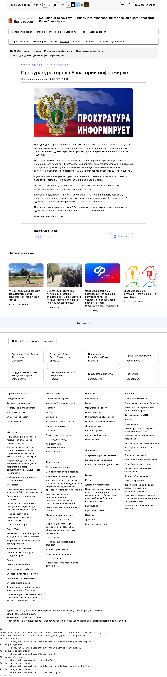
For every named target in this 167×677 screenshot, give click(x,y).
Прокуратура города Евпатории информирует (38, 55)
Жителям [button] (76, 41)
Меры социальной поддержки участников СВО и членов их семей (24, 490)
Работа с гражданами (57, 549)
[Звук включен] (122, 4)
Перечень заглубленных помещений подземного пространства (19, 517)
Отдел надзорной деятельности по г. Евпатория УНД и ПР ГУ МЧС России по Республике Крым (24, 597)
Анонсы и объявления (96, 435)
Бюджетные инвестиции (58, 467)
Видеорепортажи (94, 430)
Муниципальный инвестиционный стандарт (63, 509)
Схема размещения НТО (136, 415)
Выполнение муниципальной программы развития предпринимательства (139, 488)
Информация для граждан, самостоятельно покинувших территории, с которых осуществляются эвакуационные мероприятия (23, 466)
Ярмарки (128, 419)
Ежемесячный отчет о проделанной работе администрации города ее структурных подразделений (60, 498)
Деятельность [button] (118, 41)
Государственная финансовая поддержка (139, 437)
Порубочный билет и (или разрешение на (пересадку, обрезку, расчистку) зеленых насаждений (60, 528)
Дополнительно (146, 4)
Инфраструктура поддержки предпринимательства (138, 430)
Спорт (10, 560)
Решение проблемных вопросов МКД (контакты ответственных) (23, 535)
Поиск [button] (83, 32)
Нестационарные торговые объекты (138, 449)
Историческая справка (57, 398)
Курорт (88, 480)
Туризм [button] (53, 41)
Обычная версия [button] (98, 32)
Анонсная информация (135, 398)
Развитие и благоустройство (60, 421)
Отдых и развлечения (96, 524)
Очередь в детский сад (18, 583)
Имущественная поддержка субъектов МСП (138, 470)
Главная (26, 51)
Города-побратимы (55, 426)
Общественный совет (17, 417)
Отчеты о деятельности (58, 519)
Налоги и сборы (132, 424)
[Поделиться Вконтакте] (36, 237)
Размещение (91, 506)
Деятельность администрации (61, 476)
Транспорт (90, 519)
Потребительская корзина (137, 464)
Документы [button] (90, 41)
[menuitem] (22, 31)
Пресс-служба (53, 537)
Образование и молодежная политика (21, 498)
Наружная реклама (134, 480)
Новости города (93, 412)
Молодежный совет (16, 412)
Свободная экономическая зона (140, 459)
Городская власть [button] (21, 41)
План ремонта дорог (17, 524)
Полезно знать (92, 439)
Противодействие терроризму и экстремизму (62, 564)
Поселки (50, 430)
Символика (51, 417)
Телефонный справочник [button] (48, 32)
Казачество (12, 484)
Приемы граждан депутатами (100, 421)
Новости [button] (64, 41)
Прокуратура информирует (90, 51)
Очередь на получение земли (21, 578)
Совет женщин (14, 421)
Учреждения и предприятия (60, 554)
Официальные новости (96, 407)
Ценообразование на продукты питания (140, 507)
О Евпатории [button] (39, 41)
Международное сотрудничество (102, 464)
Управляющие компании (19, 548)
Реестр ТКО (13, 529)
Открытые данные (55, 558)
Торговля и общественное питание (142, 443)
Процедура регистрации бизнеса (141, 403)
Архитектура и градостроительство (56, 445)
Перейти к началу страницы (33, 341)
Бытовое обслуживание (136, 476)
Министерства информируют (58, 51)
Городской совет (15, 398)
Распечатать (123, 236)
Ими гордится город (56, 439)
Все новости (82, 323)
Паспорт (50, 407)
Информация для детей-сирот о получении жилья (23, 478)
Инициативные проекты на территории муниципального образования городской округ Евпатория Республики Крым (22, 452)
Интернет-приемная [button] (22, 32)
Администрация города (18, 403)
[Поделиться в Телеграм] (49, 237)
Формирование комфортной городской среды (21, 554)
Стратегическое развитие (59, 435)
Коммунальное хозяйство (20, 569)
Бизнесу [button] (104, 41)
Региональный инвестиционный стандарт (62, 543)
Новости (37, 51)
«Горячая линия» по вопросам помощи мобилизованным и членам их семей (22, 440)
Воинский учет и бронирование (62, 471)
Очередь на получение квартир (22, 573)
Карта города (53, 451)
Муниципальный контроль (59, 515)
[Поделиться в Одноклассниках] (42, 237)
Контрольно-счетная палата (21, 407)
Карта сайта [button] (70, 32)
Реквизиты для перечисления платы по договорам (139, 409)
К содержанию (22, 4)
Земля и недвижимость (18, 564)
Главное (89, 403)
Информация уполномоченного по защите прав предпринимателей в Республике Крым (141, 498)
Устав (49, 412)
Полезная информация (135, 455)
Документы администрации (99, 460)
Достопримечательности (97, 484)
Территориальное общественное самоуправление (23, 542)
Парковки (90, 515)
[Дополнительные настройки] (129, 4)
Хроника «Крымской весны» (60, 403)
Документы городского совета (100, 455)
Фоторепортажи (93, 426)
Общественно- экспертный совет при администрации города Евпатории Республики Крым (23, 506)
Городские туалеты (94, 510)
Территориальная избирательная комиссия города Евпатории (23, 588)
